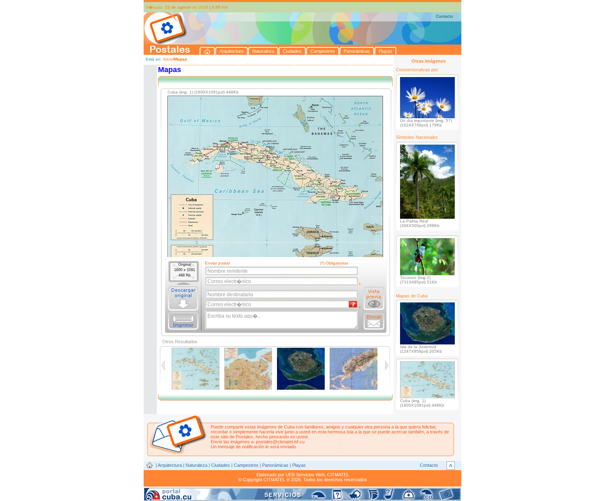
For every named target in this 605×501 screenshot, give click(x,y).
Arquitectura (170, 465)
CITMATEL (338, 474)
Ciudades (220, 465)
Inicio (168, 59)
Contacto (444, 16)
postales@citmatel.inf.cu (280, 441)
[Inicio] (207, 51)
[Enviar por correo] (373, 321)
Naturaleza (196, 465)
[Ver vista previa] (373, 298)
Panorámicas (275, 465)
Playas (299, 465)
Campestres (246, 465)
